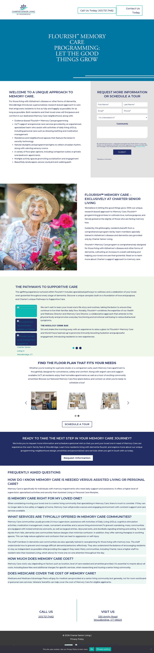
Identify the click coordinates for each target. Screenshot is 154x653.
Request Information (77, 458)
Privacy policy (103, 649)
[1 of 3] (73, 348)
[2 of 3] (77, 348)
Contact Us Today (133, 10)
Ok (91, 649)
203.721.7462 (46, 616)
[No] (151, 649)
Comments (122, 124)
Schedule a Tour (77, 424)
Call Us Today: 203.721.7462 (97, 10)
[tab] (73, 348)
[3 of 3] (80, 348)
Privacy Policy (141, 146)
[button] (25, 403)
